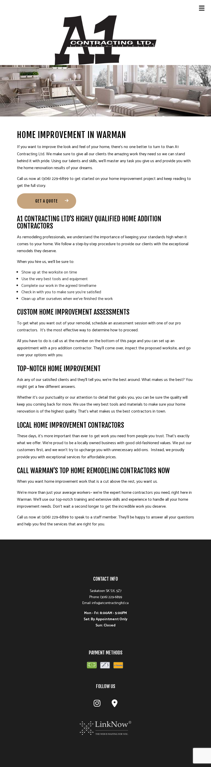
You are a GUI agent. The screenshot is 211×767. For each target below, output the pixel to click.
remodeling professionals (43, 237)
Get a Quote (46, 201)
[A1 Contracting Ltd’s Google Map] (115, 704)
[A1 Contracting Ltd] (105, 40)
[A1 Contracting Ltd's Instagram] (97, 704)
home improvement (126, 178)
